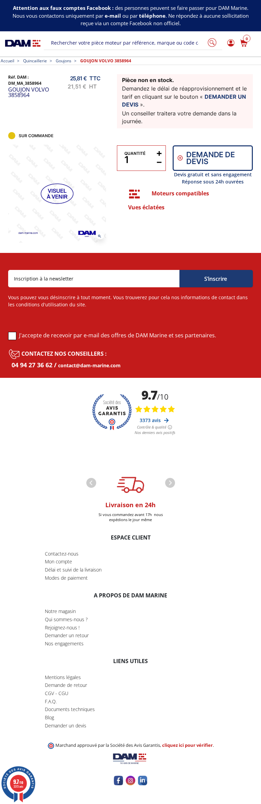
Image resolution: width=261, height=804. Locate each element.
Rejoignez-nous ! (62, 627)
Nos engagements (64, 643)
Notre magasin (60, 611)
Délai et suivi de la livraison (73, 569)
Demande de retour (66, 685)
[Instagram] (130, 780)
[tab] (134, 194)
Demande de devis (210, 158)
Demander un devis (65, 725)
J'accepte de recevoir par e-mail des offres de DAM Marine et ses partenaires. (117, 335)
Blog (49, 717)
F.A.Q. (51, 701)
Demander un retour (67, 635)
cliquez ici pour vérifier (187, 745)
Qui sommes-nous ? (66, 619)
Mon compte (58, 561)
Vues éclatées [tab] (146, 207)
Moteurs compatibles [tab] (180, 193)
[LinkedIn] (143, 780)
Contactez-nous (62, 553)
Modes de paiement (66, 578)
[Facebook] (118, 780)
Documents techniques (70, 709)
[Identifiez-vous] (229, 43)
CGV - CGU (56, 693)
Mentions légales (63, 677)
